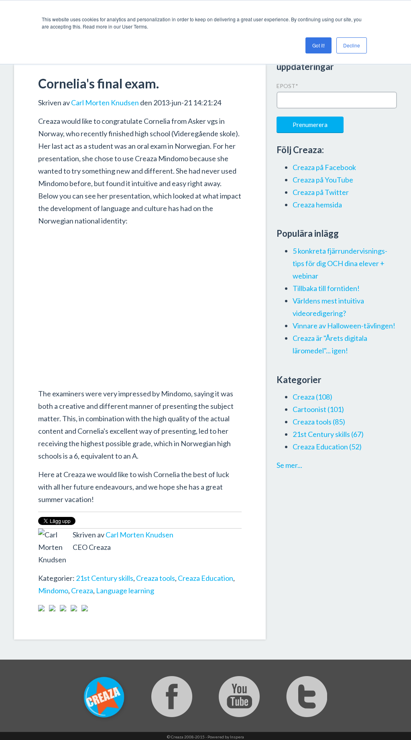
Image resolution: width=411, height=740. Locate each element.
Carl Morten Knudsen (105, 102)
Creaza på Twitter (321, 192)
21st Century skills (104, 578)
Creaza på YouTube (323, 179)
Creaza (82, 590)
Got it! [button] (318, 45)
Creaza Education (205, 578)
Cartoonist (318, 409)
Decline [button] (351, 45)
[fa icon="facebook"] (77, 565)
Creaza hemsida (317, 204)
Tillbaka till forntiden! (326, 288)
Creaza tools (155, 578)
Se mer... (289, 465)
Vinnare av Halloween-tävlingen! (344, 325)
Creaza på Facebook (324, 167)
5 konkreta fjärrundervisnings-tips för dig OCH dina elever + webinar (340, 263)
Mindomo (53, 590)
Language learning (125, 590)
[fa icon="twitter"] (88, 565)
